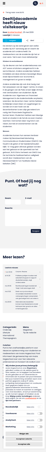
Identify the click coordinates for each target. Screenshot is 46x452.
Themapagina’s (9, 338)
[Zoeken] (35, 3)
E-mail (28, 198)
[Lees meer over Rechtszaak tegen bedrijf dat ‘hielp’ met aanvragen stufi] (23, 287)
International (8, 335)
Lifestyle (6, 332)
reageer (12, 40)
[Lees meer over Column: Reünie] (23, 272)
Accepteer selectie (24, 439)
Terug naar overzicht (15, 12)
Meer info (30, 407)
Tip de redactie (29, 332)
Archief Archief (15, 32)
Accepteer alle (24, 444)
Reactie (8, 208)
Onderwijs (7, 330)
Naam (8, 198)
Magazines (27, 330)
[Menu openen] (4, 3)
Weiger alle (24, 434)
